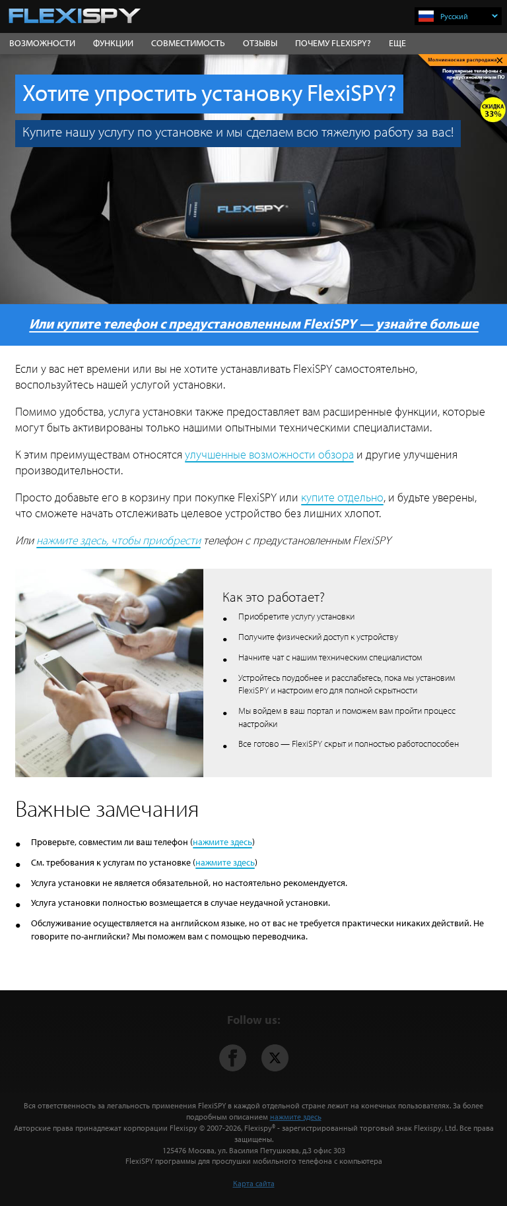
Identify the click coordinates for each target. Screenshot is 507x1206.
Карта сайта (254, 1183)
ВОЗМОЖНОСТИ (42, 43)
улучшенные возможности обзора (269, 454)
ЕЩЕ (397, 43)
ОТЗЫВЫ (260, 43)
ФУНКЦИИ (113, 43)
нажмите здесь (222, 842)
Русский (454, 16)
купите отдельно (342, 497)
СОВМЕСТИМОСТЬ (188, 43)
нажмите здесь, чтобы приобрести (118, 540)
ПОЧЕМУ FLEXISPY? (333, 43)
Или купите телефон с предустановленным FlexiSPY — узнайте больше (254, 323)
